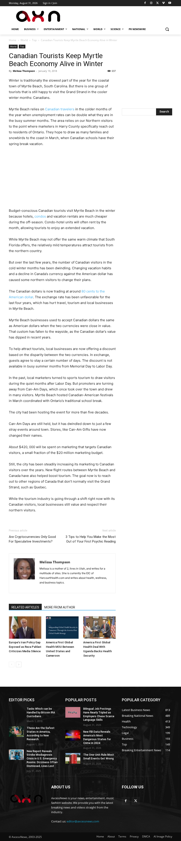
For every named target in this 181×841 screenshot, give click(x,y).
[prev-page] (11, 664)
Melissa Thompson (24, 71)
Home (12, 40)
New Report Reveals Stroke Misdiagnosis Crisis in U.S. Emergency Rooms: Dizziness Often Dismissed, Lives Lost (42, 759)
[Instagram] (151, 3)
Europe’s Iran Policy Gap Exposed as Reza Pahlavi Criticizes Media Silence (25, 647)
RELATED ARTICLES (25, 607)
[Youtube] (169, 3)
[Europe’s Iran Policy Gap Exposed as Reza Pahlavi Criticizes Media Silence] (25, 627)
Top (34, 40)
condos (40, 216)
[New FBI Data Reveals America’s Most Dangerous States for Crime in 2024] (72, 735)
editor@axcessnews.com (83, 821)
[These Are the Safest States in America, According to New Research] (16, 731)
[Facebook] (145, 3)
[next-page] (18, 664)
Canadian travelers (59, 109)
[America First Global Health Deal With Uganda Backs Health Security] (99, 627)
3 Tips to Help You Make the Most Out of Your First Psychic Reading (91, 539)
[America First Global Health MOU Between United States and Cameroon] (62, 627)
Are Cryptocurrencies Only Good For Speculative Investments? (32, 539)
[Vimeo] (163, 3)
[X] (157, 3)
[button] (167, 29)
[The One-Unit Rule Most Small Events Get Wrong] (72, 758)
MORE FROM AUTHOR (59, 607)
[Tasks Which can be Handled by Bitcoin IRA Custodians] (16, 712)
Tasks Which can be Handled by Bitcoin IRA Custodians (41, 712)
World (24, 40)
